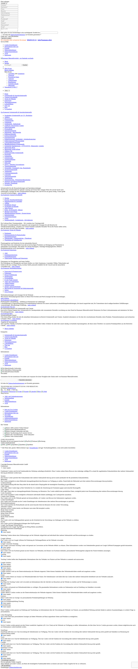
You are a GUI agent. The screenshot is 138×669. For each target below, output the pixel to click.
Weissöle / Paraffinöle (11, 183)
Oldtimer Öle (8, 151)
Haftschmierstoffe (10, 127)
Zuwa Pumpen (9, 292)
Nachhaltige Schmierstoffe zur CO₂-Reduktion (18, 115)
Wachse (7, 198)
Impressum (8, 55)
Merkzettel (11, 85)
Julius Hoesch (9, 208)
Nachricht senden (6, 38)
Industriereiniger (9, 215)
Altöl (6, 253)
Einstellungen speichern (8, 660)
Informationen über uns (11, 46)
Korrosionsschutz (10, 137)
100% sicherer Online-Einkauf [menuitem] (19, 428)
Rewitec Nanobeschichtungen (13, 200)
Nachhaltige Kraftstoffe (11, 206)
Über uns (7, 345)
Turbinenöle (8, 171)
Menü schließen (9, 70)
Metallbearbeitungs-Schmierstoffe (14, 144)
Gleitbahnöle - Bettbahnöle (12, 124)
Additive (7, 117)
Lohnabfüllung (9, 343)
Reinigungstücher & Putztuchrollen (15, 235)
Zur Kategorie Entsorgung (8, 250)
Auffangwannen (9, 285)
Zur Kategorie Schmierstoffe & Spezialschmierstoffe (16, 112)
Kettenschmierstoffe (10, 136)
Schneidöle (8, 161)
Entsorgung (8, 340)
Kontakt (7, 48)
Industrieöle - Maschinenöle (13, 132)
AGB (6, 53)
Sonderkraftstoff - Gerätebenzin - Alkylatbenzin (19, 220)
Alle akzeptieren (6, 665)
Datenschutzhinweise (15, 667)
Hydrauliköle (8, 129)
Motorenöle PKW (10, 147)
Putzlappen (8, 233)
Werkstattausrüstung (10, 342)
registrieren (21, 73)
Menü (6, 61)
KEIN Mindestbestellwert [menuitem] (18, 429)
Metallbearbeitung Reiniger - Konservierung (18, 213)
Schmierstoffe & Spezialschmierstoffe (16, 335)
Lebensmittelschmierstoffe (12, 142)
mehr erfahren (22, 193)
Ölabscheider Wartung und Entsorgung (16, 258)
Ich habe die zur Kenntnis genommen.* (22, 34)
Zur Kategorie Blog (6, 313)
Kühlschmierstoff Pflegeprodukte (14, 141)
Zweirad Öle (8, 185)
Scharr (6, 218)
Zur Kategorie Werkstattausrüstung (11, 268)
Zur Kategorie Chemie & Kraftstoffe (11, 195)
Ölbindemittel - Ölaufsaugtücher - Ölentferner (18, 238)
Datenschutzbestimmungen (16, 383)
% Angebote (8, 348)
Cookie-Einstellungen (11, 45)
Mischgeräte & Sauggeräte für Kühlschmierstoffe (19, 288)
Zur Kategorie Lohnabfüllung (9, 300)
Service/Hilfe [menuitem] (9, 48)
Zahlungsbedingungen (11, 418)
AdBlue (7, 203)
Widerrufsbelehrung (10, 50)
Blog (6, 347)
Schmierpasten (9, 158)
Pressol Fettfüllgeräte (11, 275)
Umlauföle (8, 175)
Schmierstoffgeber (10, 159)
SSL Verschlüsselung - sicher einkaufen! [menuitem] (22, 434)
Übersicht (11, 75)
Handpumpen (9, 276)
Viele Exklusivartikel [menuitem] (16, 436)
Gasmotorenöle (9, 120)
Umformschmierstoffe (11, 173)
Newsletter (8, 414)
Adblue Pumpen (9, 283)
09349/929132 (11, 388)
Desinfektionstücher (10, 236)
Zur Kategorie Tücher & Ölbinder (11, 230)
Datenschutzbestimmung (18, 34)
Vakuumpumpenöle (10, 176)
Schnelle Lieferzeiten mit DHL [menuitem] (19, 431)
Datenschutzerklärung (11, 51)
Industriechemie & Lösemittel (13, 201)
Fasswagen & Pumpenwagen (13, 271)
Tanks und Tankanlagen (12, 281)
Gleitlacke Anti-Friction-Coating (14, 125)
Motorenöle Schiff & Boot (12, 149)
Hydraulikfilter (9, 278)
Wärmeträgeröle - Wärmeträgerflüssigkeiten (17, 180)
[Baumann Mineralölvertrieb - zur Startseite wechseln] (17, 58)
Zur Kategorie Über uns (8, 307)
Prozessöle (8, 154)
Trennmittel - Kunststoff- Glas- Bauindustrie (18, 168)
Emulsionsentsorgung (11, 255)
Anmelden (11, 73)
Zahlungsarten (12, 80)
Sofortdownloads (13, 84)
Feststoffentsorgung (10, 256)
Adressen (11, 78)
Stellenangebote (9, 398)
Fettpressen (8, 273)
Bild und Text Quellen (11, 409)
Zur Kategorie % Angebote (9, 320)
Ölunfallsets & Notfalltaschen (13, 240)
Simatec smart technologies (13, 286)
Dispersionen (8, 119)
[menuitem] (71, 45)
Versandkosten (9, 416)
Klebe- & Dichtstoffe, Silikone (14, 210)
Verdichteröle (8, 178)
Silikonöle (8, 163)
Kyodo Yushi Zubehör (11, 280)
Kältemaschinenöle (10, 134)
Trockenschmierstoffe (11, 169)
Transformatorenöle (10, 166)
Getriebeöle (8, 122)
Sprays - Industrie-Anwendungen (14, 164)
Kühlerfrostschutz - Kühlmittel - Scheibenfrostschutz (20, 139)
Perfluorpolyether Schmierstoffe (14, 153)
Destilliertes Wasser (10, 205)
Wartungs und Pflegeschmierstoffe (15, 181)
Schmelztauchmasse (10, 216)
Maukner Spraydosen (11, 211)
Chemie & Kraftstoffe (11, 337)
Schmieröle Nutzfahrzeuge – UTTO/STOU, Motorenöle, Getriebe (24, 146)
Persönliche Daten (13, 77)
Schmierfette (8, 156)
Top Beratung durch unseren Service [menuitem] (21, 433)
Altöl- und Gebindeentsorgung (14, 396)
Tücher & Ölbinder (10, 338)
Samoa (7, 290)
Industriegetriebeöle (10, 131)
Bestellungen (12, 82)
